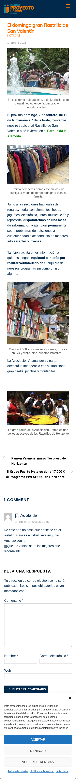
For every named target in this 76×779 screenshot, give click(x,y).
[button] (70, 698)
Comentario (13, 600)
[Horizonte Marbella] (19, 11)
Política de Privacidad (42, 771)
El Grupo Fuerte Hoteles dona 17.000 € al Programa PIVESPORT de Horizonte (34, 474)
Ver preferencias (38, 762)
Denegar (38, 750)
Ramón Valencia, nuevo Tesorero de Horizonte (38, 461)
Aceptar (38, 739)
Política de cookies (18, 771)
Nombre (11, 656)
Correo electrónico (54, 656)
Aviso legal (62, 771)
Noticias (14, 35)
